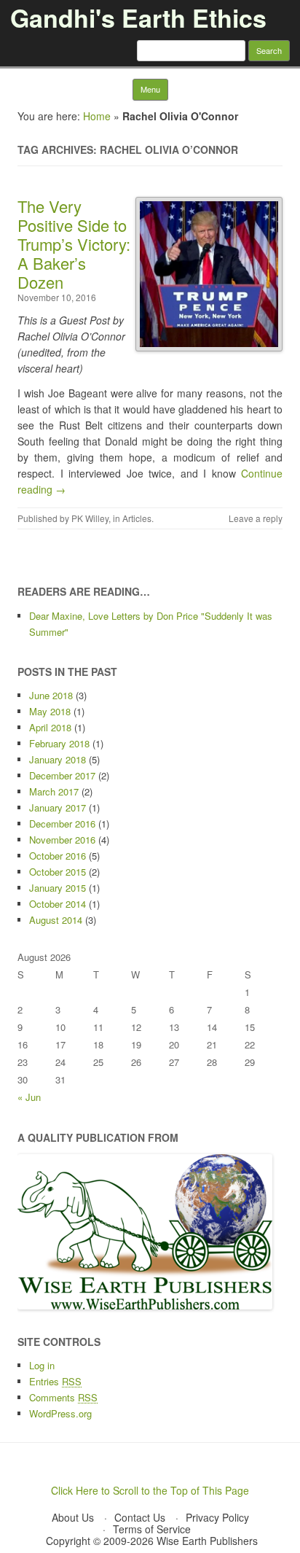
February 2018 (59, 743)
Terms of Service (152, 1529)
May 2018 (50, 711)
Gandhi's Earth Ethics (138, 17)
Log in (42, 1365)
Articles (136, 518)
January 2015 (57, 888)
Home (97, 116)
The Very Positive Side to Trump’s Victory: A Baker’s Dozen (73, 244)
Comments (63, 1397)
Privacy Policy (217, 1517)
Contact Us (139, 1517)
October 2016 (57, 856)
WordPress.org (60, 1413)
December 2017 (62, 775)
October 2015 (57, 872)
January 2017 (57, 807)
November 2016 (62, 839)
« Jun (29, 1097)
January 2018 (57, 759)
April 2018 (50, 727)
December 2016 (62, 823)
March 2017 (54, 791)
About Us (73, 1517)
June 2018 (51, 695)
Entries (55, 1381)
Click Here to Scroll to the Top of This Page (150, 1490)
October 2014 (57, 904)
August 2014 (55, 920)
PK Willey (89, 518)
